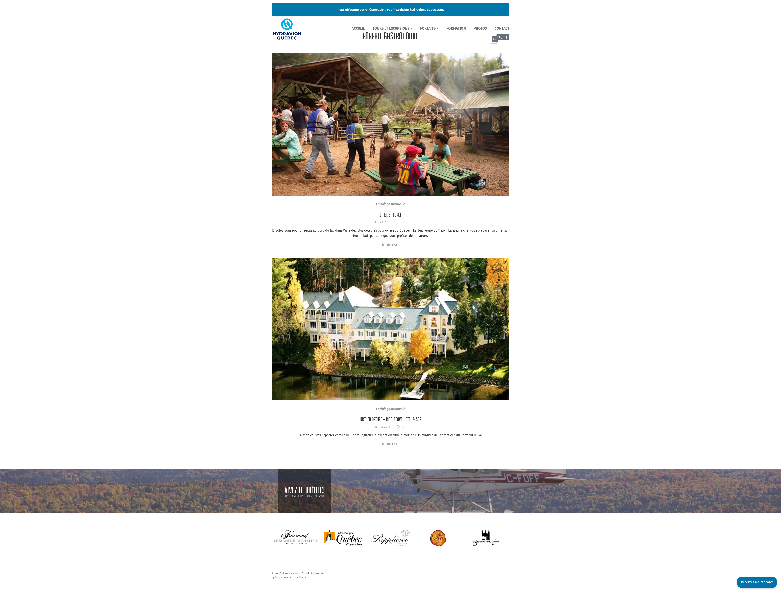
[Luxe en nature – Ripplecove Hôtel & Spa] (390, 329)
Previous (268, 534)
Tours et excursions (391, 28)
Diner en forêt (390, 215)
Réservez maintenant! (757, 582)
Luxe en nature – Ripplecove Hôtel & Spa (390, 419)
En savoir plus (390, 244)
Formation (456, 28)
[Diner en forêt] (390, 124)
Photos (480, 28)
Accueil (358, 28)
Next (512, 534)
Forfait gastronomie (390, 204)
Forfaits (428, 28)
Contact (502, 28)
